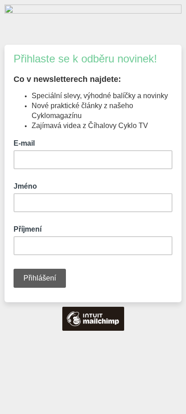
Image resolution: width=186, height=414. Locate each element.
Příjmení (28, 229)
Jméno (25, 186)
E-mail (27, 143)
